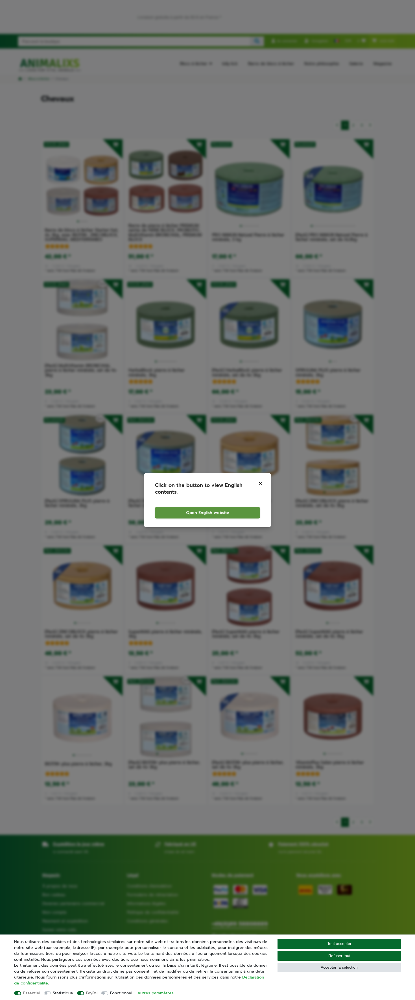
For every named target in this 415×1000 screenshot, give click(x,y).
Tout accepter (339, 943)
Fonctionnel (121, 993)
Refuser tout (339, 955)
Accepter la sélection (339, 967)
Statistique (63, 993)
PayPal (91, 993)
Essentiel (31, 993)
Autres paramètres (155, 993)
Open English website (207, 513)
